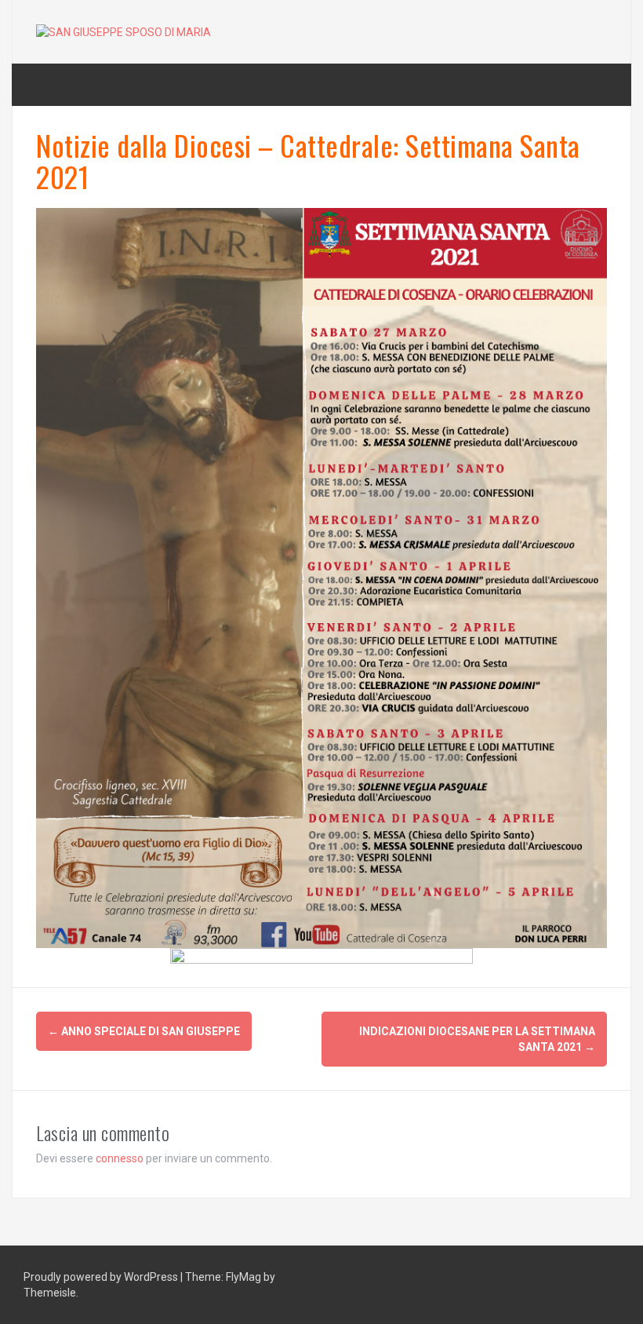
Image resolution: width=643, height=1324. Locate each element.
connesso (119, 1158)
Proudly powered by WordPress (102, 1277)
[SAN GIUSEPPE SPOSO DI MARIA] (123, 31)
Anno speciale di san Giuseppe (144, 1031)
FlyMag (243, 1277)
